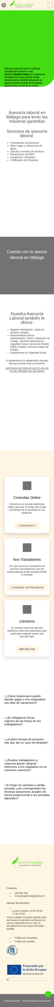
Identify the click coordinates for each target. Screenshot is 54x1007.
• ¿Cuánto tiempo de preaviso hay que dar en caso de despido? (26, 741)
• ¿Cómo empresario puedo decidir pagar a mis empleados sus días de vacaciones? (24, 699)
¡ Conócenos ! (27, 525)
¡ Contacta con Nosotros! (27, 587)
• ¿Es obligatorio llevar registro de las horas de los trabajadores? (22, 721)
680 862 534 (27, 649)
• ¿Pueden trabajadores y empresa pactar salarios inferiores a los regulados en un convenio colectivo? (25, 765)
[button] (50, 5)
